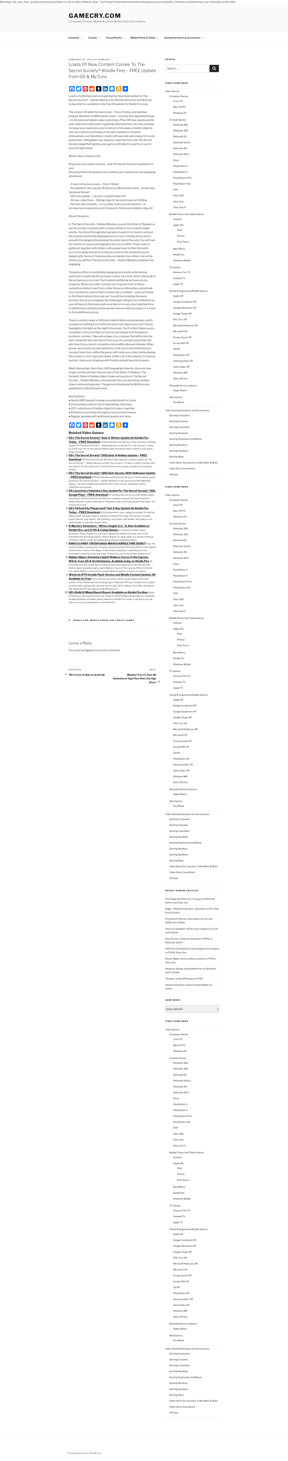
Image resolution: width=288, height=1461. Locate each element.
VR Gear (173, 474)
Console (92, 37)
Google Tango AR (182, 313)
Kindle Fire (81, 620)
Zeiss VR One (180, 378)
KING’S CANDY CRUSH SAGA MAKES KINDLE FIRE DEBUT (107, 543)
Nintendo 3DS (180, 130)
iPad (179, 230)
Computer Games (178, 96)
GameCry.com (95, 15)
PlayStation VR (181, 355)
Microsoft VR (180, 331)
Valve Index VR (181, 366)
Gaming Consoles (178, 421)
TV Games (174, 267)
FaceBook (178, 402)
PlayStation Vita (181, 183)
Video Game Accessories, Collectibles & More (193, 462)
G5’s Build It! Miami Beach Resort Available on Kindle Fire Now (108, 592)
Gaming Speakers (178, 450)
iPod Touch (183, 241)
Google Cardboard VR (184, 301)
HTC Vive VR (180, 319)
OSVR (176, 349)
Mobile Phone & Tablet (142, 37)
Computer (74, 37)
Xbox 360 (178, 195)
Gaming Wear (176, 456)
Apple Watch (180, 390)
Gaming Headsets (178, 433)
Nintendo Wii (180, 148)
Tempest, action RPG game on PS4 (184, 978)
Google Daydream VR (184, 307)
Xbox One (178, 201)
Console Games (177, 119)
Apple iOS (178, 225)
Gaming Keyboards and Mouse (185, 438)
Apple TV (178, 284)
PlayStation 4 (180, 172)
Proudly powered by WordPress (84, 1453)
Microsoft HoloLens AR (185, 325)
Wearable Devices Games (183, 385)
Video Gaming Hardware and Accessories (187, 410)
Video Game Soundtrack (182, 468)
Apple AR (178, 295)
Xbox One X (179, 207)
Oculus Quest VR (182, 337)
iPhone (181, 235)
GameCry (104, 59)
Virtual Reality (114, 37)
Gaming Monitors (178, 444)
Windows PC (180, 112)
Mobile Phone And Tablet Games (112, 620)
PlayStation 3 (180, 166)
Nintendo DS (180, 136)
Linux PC (178, 101)
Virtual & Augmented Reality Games (188, 290)
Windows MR (180, 372)
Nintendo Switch (182, 142)
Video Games (172, 91)
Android (177, 219)
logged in (90, 650)
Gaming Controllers (179, 427)
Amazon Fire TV (181, 272)
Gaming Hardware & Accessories (182, 37)
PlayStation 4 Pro (182, 177)
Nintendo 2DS (180, 124)
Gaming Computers (179, 415)
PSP (175, 189)
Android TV (179, 278)
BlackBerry (179, 248)
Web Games (175, 397)
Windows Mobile (182, 260)
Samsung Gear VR (183, 360)
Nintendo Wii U (181, 154)
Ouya (176, 160)
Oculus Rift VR (181, 343)
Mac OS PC (179, 106)
